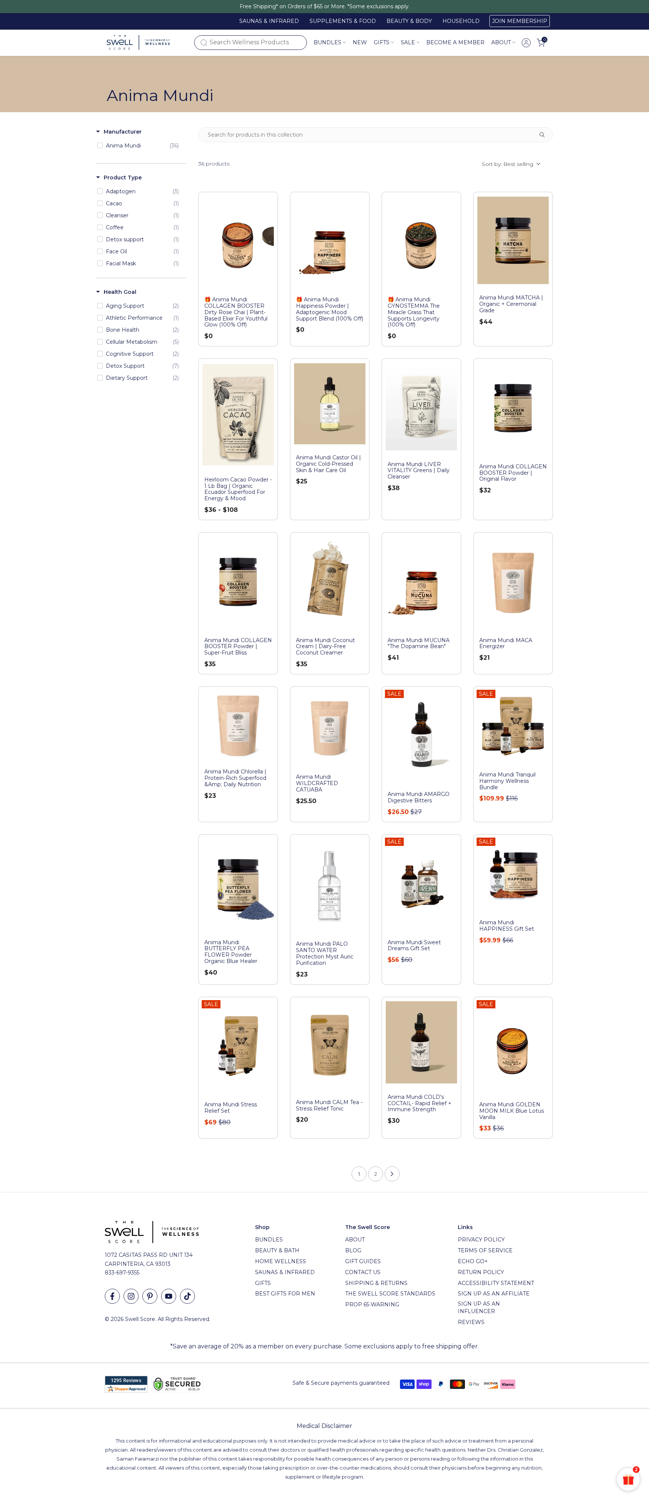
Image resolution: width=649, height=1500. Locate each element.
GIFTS (381, 42)
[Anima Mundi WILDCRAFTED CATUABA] (329, 727)
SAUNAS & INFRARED (269, 21)
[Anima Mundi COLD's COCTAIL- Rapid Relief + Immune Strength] (421, 1042)
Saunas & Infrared (285, 1272)
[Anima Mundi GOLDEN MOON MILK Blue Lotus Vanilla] (513, 1046)
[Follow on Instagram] (131, 1296)
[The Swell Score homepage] (138, 42)
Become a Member (455, 42)
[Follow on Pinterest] (149, 1296)
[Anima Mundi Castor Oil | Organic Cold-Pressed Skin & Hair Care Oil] (329, 403)
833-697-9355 (122, 1272)
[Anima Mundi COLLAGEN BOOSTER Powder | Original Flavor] (513, 408)
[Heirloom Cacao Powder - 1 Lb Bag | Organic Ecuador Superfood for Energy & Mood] (238, 415)
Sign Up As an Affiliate (494, 1293)
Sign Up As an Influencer (479, 1307)
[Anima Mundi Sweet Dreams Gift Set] (421, 884)
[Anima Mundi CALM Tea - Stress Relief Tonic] (329, 1045)
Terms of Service (485, 1250)
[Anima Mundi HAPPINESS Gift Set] (513, 874)
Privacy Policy (481, 1239)
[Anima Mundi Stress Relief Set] (238, 1046)
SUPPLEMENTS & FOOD (342, 21)
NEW (360, 42)
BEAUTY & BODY (409, 21)
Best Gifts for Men (285, 1293)
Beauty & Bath (277, 1250)
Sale (408, 42)
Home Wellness (280, 1261)
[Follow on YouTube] (168, 1296)
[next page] (392, 1173)
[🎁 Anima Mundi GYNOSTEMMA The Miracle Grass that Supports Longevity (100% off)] (421, 241)
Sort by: (507, 164)
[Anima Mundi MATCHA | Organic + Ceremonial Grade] (513, 240)
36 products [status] (213, 163)
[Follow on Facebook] (112, 1296)
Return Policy (481, 1272)
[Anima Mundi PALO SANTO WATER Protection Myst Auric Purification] (329, 885)
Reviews (471, 1322)
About (501, 42)
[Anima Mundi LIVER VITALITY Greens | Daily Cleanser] (421, 407)
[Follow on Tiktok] (187, 1296)
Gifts (263, 1283)
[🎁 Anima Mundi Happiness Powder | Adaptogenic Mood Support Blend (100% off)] (329, 241)
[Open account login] (526, 42)
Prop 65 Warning (372, 1304)
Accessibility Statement (496, 1283)
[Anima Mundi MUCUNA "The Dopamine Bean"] (421, 582)
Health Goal (120, 292)
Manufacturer (123, 131)
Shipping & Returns (376, 1283)
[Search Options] (545, 134)
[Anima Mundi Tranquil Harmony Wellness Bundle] (513, 726)
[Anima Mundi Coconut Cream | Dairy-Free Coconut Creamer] (329, 582)
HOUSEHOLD (461, 21)
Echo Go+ (473, 1261)
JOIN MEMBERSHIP (519, 21)
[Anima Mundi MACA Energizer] (513, 582)
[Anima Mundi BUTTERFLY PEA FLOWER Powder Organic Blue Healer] (238, 884)
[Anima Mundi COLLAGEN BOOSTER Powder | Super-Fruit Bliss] (238, 582)
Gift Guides (363, 1261)
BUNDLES (269, 1239)
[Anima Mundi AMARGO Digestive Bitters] (421, 736)
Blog (353, 1250)
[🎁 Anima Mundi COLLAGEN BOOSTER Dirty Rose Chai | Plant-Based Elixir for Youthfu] (238, 241)
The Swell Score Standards (390, 1293)
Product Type (123, 177)
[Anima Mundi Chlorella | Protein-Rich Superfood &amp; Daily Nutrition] (238, 725)
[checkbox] (140, 145)
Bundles (327, 42)
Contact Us (362, 1272)
